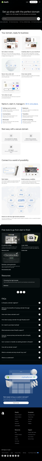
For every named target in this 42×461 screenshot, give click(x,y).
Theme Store (30, 417)
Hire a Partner (30, 436)
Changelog (17, 443)
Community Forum (31, 434)
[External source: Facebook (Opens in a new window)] (2, 456)
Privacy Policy (18, 452)
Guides (16, 436)
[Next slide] (24, 292)
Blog (16, 432)
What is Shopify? (18, 414)
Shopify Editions (18, 417)
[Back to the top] (3, 413)
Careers (16, 419)
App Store (30, 419)
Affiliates (29, 423)
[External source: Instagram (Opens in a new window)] (10, 456)
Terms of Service (5, 452)
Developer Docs (31, 414)
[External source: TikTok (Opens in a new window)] (13, 456)
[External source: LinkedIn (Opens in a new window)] (16, 456)
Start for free (33, 1)
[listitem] (21, 282)
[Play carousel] (21, 292)
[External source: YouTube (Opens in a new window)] (8, 456)
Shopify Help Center (32, 432)
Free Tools (17, 441)
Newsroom (17, 423)
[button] (39, 2)
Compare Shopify (18, 434)
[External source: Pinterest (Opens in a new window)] (18, 456)
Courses (16, 438)
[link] (38, 18)
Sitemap (24, 452)
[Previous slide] (18, 292)
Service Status (31, 438)
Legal (12, 452)
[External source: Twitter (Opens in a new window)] (5, 456)
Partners (29, 421)
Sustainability (17, 425)
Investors (17, 421)
